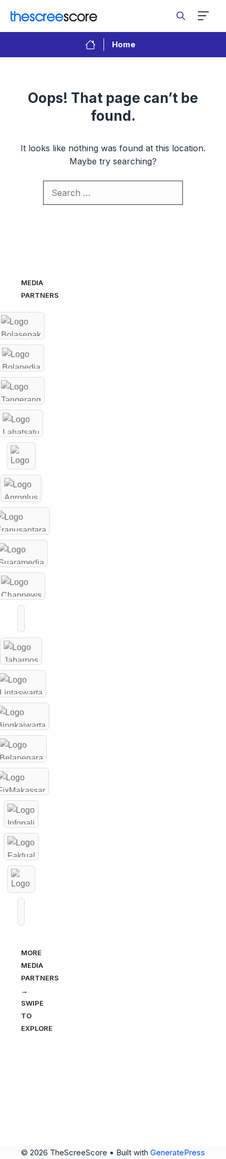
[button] (181, 16)
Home (124, 44)
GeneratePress (177, 1152)
